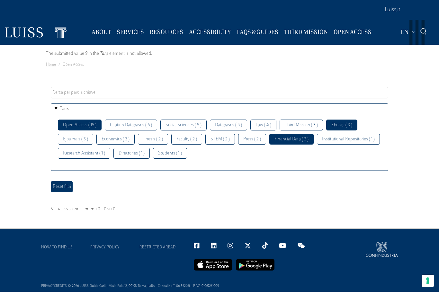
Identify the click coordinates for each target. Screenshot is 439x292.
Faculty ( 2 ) (186, 139)
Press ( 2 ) (252, 139)
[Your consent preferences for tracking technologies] (428, 281)
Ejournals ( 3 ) (75, 139)
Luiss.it (392, 10)
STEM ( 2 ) (220, 139)
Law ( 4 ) (263, 125)
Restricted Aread (157, 247)
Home (51, 65)
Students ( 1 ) (170, 153)
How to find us (57, 247)
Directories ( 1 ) (132, 153)
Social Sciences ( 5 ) (184, 125)
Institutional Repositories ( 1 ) (348, 139)
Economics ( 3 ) (116, 139)
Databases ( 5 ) (228, 125)
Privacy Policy (105, 247)
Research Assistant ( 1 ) (84, 153)
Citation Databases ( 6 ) (131, 125)
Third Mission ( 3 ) (301, 125)
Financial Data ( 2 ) (291, 139)
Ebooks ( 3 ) (341, 125)
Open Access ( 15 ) (79, 125)
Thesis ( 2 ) (153, 139)
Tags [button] (64, 108)
